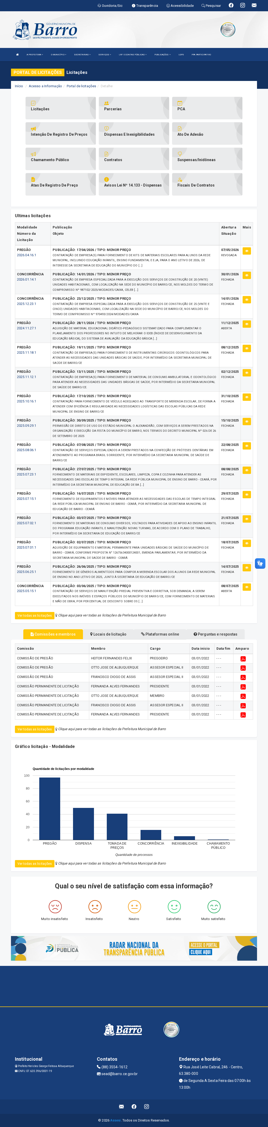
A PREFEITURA (34, 54)
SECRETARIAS (81, 54)
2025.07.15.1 (26, 499)
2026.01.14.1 (26, 279)
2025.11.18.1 (26, 352)
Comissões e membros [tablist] (55, 634)
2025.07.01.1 (26, 547)
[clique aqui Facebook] (134, 1106)
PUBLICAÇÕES (161, 54)
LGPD (181, 54)
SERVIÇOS (104, 54)
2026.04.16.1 (26, 255)
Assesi (115, 1120)
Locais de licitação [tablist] (109, 634)
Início (19, 86)
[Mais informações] (247, 251)
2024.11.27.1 (26, 328)
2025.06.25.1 (26, 572)
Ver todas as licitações (35, 615)
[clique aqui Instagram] (146, 1106)
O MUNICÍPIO (58, 54)
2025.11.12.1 (26, 377)
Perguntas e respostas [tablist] (217, 634)
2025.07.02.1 (26, 523)
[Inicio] (17, 54)
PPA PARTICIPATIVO (201, 54)
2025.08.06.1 (26, 450)
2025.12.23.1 (26, 304)
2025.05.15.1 (26, 591)
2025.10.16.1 (26, 401)
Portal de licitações (81, 86)
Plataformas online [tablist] (162, 634)
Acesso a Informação (45, 86)
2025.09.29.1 (26, 426)
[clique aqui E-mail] (121, 1106)
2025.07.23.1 (26, 474)
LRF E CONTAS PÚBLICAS (132, 54)
